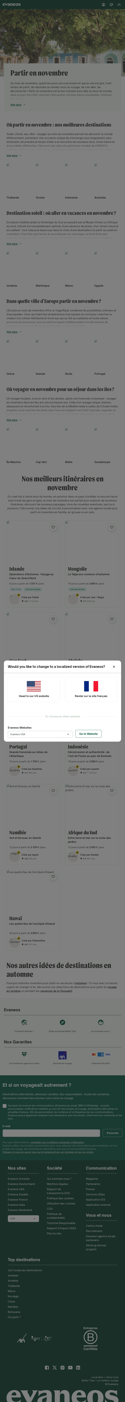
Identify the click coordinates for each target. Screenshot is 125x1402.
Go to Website (88, 733)
